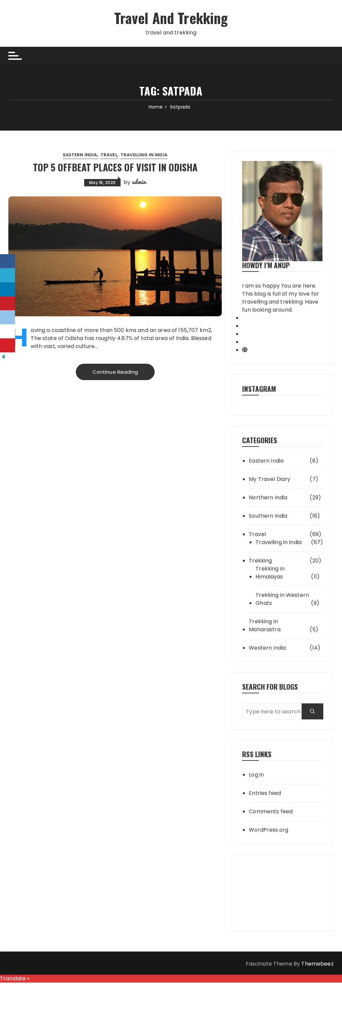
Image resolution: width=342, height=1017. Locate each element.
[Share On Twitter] (7, 275)
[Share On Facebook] (7, 261)
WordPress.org (268, 830)
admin (139, 182)
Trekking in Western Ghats (282, 599)
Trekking (260, 560)
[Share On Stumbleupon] (7, 331)
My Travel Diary (269, 479)
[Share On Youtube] (7, 345)
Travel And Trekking (171, 17)
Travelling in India (144, 155)
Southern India (268, 516)
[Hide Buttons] (3, 356)
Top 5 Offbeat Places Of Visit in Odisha (115, 167)
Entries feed (265, 793)
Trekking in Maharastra (265, 625)
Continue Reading (115, 371)
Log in (256, 775)
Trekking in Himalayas (270, 572)
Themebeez (317, 964)
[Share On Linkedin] (7, 289)
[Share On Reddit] (7, 317)
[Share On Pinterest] (7, 303)
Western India (267, 648)
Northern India (268, 497)
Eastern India (80, 155)
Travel (109, 155)
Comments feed (271, 811)
